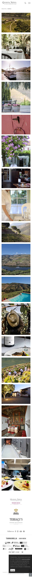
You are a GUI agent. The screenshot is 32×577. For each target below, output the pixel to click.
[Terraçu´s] (16, 46)
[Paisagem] (16, 22)
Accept (12, 570)
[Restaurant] (16, 151)
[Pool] (16, 124)
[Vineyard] (16, 232)
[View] (16, 259)
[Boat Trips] (16, 70)
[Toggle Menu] (29, 3)
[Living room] (16, 178)
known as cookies (26, 559)
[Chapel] (16, 394)
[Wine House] (16, 448)
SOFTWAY (22, 573)
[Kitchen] (16, 475)
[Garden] (16, 97)
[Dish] (16, 346)
